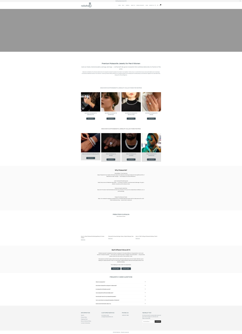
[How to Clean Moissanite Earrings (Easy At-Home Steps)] (93, 226)
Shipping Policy (84, 319)
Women (127, 5)
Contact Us (151, 5)
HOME (119, 5)
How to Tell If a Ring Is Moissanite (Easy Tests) (146, 236)
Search (82, 315)
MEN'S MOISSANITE (102, 34)
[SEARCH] (155, 5)
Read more (83, 239)
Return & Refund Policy (86, 321)
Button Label (116, 268)
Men (123, 5)
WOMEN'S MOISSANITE (91, 34)
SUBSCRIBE (158, 321)
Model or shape (140, 5)
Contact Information (85, 323)
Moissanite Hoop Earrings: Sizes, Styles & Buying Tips (120, 236)
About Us (133, 5)
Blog (147, 5)
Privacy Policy (84, 317)
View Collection (90, 118)
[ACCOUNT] (158, 5)
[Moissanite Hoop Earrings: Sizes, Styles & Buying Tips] (121, 226)
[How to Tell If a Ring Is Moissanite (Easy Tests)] (148, 226)
